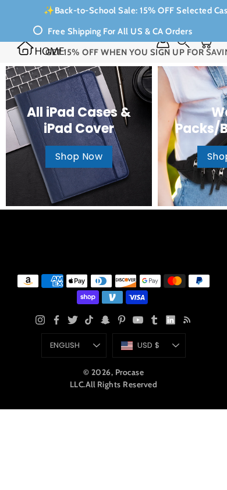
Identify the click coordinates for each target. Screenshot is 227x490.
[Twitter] (73, 320)
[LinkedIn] (170, 320)
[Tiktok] (89, 320)
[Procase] (41, 47)
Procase (129, 372)
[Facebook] (56, 320)
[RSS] (187, 320)
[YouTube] (138, 320)
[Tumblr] (154, 320)
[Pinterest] (121, 320)
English (65, 345)
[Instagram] (40, 320)
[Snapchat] (105, 320)
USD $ (148, 345)
